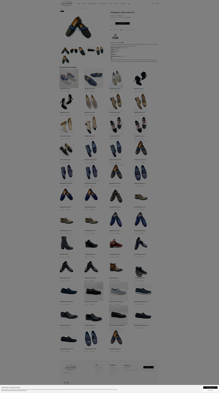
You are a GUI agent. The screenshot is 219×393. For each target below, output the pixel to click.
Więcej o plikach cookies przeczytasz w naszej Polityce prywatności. (14, 390)
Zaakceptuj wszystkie (210, 387)
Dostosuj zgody (210, 390)
